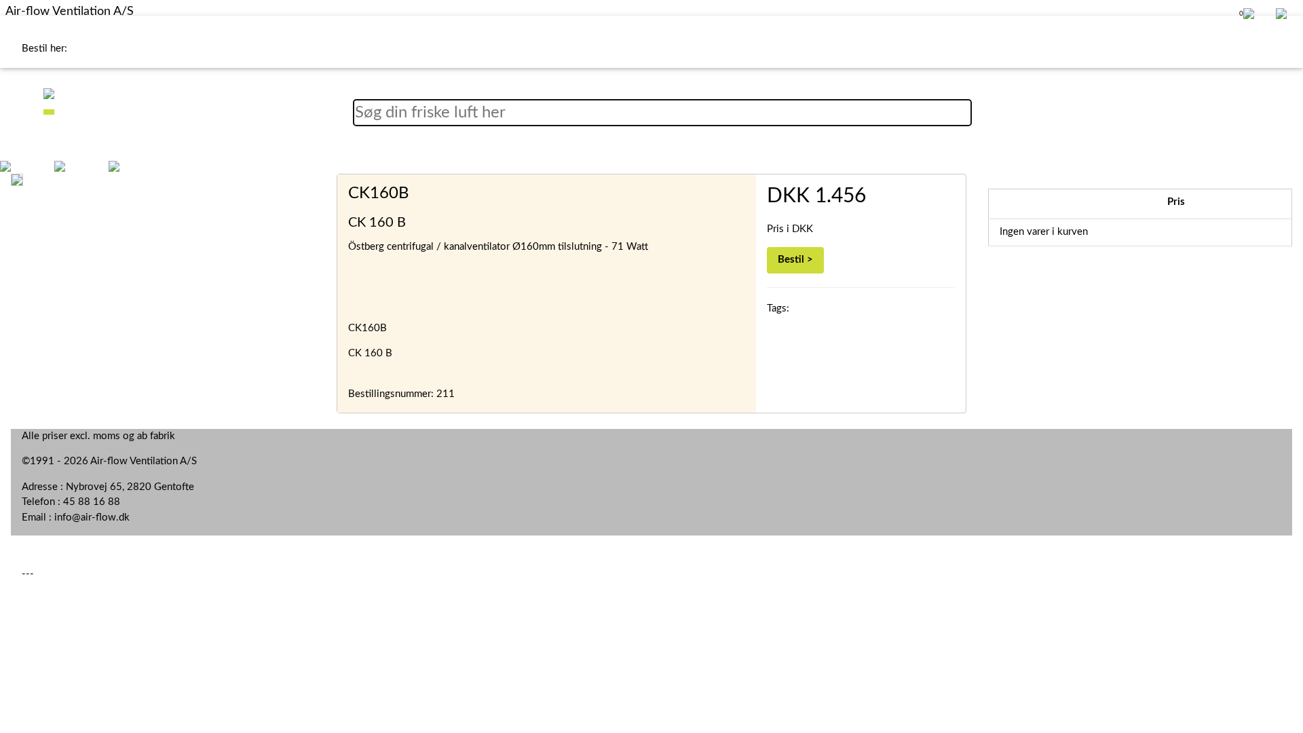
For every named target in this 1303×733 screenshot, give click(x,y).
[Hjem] (59, 165)
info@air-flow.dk (92, 517)
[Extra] (114, 165)
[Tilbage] (5, 165)
